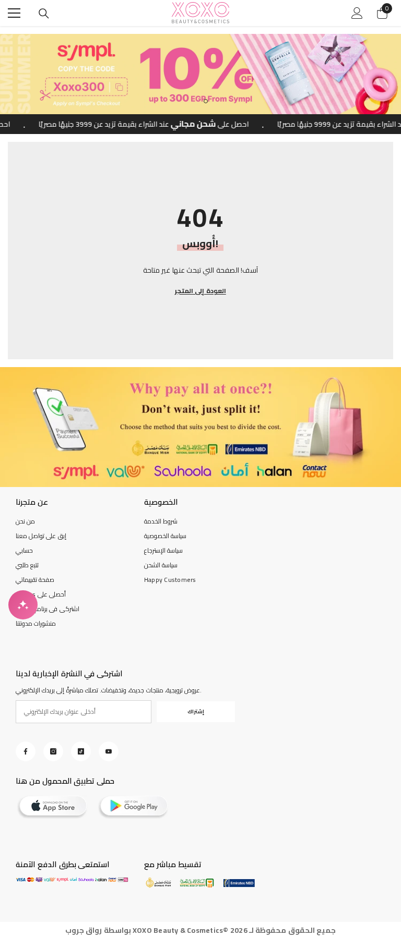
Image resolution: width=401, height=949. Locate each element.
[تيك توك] (81, 751)
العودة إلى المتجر (200, 291)
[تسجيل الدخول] (357, 13)
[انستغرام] (53, 751)
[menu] (14, 13)
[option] (200, 74)
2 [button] (206, 101)
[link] (200, 427)
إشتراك (195, 711)
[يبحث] (44, 13)
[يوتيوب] (109, 751)
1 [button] (195, 101)
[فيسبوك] (26, 751)
